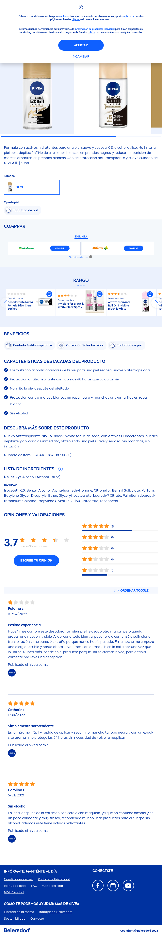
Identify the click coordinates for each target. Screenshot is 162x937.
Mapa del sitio (52, 886)
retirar (91, 32)
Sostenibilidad (14, 918)
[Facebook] (98, 885)
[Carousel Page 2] (81, 285)
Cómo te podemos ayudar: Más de (41, 904)
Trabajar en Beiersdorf (55, 912)
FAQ (34, 886)
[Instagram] (113, 885)
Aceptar (81, 45)
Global (14, 892)
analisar (63, 16)
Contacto (37, 918)
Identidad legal (15, 886)
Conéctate (102, 871)
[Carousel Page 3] (84, 285)
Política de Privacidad (54, 879)
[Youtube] (128, 885)
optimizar (128, 16)
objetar (76, 19)
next (156, 303)
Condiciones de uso (18, 879)
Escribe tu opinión (36, 560)
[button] (49, 294)
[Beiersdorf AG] (17, 931)
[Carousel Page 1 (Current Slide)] (78, 285)
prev (5, 303)
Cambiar (82, 56)
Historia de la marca (19, 912)
